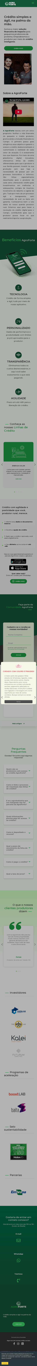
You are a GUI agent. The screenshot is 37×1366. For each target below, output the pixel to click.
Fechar (19, 701)
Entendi (5, 1363)
